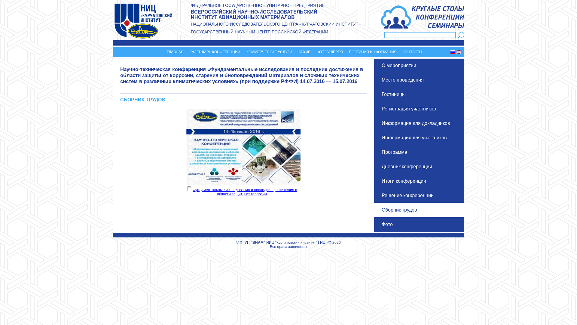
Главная (175, 52)
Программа (394, 152)
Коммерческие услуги (269, 52)
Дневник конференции (407, 166)
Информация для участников (414, 137)
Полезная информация (373, 52)
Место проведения (403, 79)
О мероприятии (399, 65)
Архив (304, 52)
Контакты (412, 52)
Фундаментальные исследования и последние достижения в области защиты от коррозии (245, 192)
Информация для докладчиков (416, 123)
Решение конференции (408, 195)
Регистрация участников (409, 108)
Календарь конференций (215, 52)
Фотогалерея (329, 52)
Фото (387, 224)
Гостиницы (394, 94)
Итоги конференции (404, 181)
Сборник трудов (399, 209)
